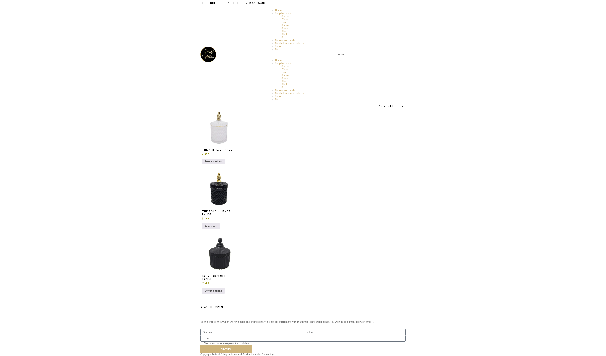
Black (284, 34)
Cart (277, 49)
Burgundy (286, 25)
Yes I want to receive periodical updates (226, 343)
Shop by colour (283, 13)
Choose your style (285, 40)
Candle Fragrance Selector (290, 43)
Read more (211, 226)
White (284, 19)
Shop (278, 46)
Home (278, 10)
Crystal (285, 16)
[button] (303, 54)
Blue (283, 31)
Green (284, 28)
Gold (283, 37)
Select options (213, 161)
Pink (283, 22)
